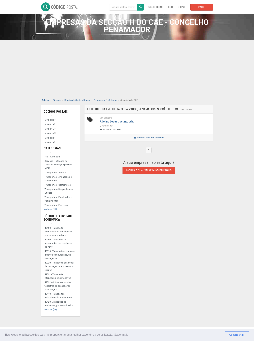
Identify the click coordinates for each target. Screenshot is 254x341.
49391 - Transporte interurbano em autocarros (58, 276)
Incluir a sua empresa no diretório (149, 170)
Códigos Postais (56, 111)
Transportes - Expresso (56, 205)
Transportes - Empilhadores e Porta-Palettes (59, 199)
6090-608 (50, 120)
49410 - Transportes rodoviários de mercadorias (58, 296)
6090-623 (50, 138)
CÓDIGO (64, 7)
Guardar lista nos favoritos (150, 137)
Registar (181, 7)
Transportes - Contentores (58, 185)
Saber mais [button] (121, 334)
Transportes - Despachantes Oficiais (59, 191)
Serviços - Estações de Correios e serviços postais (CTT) (58, 165)
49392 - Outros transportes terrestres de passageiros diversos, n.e (58, 286)
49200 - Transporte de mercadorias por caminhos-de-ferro (58, 243)
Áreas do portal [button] (155, 7)
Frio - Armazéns (52, 156)
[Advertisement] (127, 66)
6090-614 (50, 124)
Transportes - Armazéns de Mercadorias (58, 179)
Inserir (201, 7)
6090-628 (50, 142)
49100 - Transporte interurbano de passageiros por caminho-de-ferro (58, 232)
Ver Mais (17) (50, 209)
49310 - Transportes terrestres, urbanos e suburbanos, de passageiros (60, 255)
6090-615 (50, 129)
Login (170, 7)
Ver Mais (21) (50, 309)
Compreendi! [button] (236, 334)
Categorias (52, 148)
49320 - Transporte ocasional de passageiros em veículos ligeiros (59, 266)
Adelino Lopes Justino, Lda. (117, 121)
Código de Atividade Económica (58, 217)
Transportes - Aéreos (55, 172)
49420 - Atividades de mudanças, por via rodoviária (59, 304)
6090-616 (50, 133)
